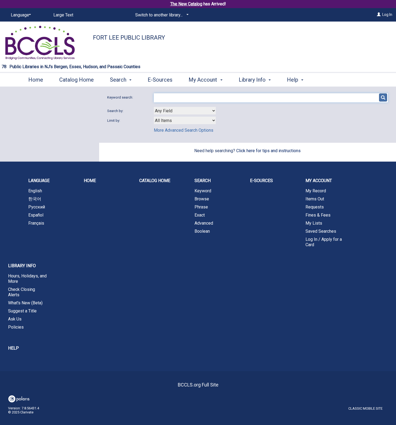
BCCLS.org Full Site (198, 385)
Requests (314, 207)
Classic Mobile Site (365, 408)
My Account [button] (203, 79)
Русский (36, 207)
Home (35, 79)
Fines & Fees (318, 215)
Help (13, 348)
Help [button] (293, 79)
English (35, 190)
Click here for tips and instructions (268, 150)
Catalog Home (76, 79)
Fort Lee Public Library (129, 37)
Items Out (314, 198)
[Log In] (379, 14)
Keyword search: (120, 97)
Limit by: (114, 121)
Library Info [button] (253, 79)
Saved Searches (320, 231)
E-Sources (160, 79)
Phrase (201, 207)
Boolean (202, 231)
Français (36, 223)
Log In (387, 14)
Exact (199, 215)
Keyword (202, 190)
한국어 (34, 198)
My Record (315, 190)
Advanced (203, 223)
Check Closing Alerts (21, 292)
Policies (16, 327)
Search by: (115, 111)
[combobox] (185, 110)
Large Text (63, 15)
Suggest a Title (22, 310)
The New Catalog (186, 3)
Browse (201, 198)
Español (35, 215)
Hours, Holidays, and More (27, 278)
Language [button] (39, 180)
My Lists (313, 223)
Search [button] (119, 79)
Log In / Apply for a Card (323, 242)
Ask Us (15, 319)
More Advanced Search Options (183, 130)
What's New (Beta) (25, 302)
